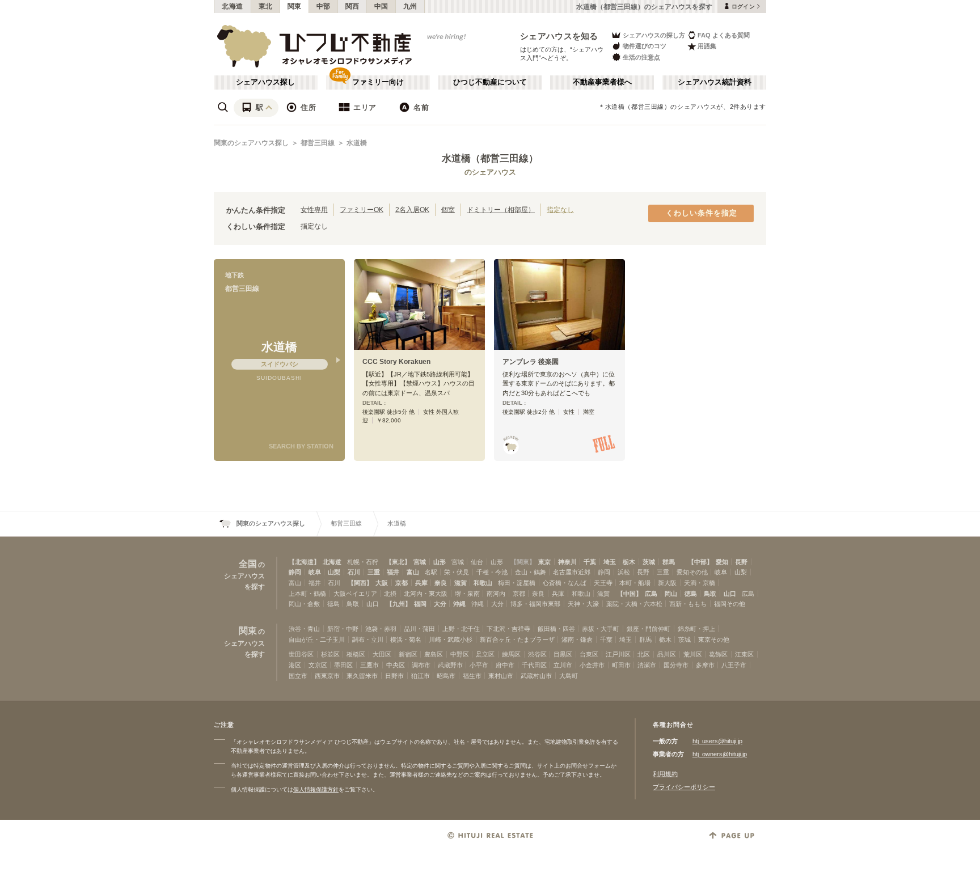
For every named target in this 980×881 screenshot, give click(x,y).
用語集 (707, 46)
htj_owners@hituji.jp (719, 754)
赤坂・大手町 (600, 628)
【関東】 (522, 561)
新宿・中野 (342, 628)
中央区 (395, 665)
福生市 (472, 675)
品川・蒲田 (419, 628)
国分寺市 (676, 665)
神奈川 (567, 561)
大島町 (568, 675)
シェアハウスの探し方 (654, 35)
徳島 (691, 593)
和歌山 (483, 582)
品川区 (666, 654)
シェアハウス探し (265, 82)
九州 (410, 6)
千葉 (590, 561)
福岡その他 (729, 603)
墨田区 (343, 665)
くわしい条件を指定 (701, 213)
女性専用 (314, 209)
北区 (643, 654)
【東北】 (398, 561)
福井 (393, 572)
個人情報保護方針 (316, 789)
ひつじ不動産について (490, 82)
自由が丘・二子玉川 (317, 639)
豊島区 (433, 654)
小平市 (479, 665)
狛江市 (420, 675)
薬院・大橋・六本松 (634, 603)
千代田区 (534, 665)
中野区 (459, 654)
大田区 (382, 654)
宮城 (419, 561)
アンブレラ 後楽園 (530, 362)
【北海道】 (304, 561)
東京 (544, 561)
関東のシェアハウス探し (251, 143)
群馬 (668, 561)
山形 (439, 561)
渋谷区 (537, 654)
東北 (266, 6)
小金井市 (592, 665)
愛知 (722, 561)
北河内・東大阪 (425, 593)
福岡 (420, 603)
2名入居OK (412, 209)
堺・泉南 (467, 593)
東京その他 (713, 639)
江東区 (744, 654)
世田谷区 (301, 654)
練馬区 (511, 654)
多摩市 (705, 665)
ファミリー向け (378, 82)
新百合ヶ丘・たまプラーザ (517, 639)
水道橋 (357, 143)
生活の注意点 (641, 57)
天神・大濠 (583, 603)
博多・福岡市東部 (535, 603)
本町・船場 (634, 582)
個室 (448, 209)
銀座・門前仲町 (648, 628)
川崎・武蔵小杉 (450, 639)
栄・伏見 (456, 572)
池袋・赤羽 (380, 628)
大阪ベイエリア (355, 593)
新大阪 (667, 582)
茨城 (649, 561)
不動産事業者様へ (602, 82)
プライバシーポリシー (684, 786)
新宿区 (408, 654)
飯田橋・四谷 (556, 628)
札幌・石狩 (362, 561)
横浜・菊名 (405, 639)
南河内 (496, 593)
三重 (374, 572)
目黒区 (563, 654)
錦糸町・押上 (696, 628)
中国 (381, 6)
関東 (295, 6)
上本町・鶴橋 (307, 593)
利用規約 (665, 773)
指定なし (560, 209)
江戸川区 (618, 654)
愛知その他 (692, 572)
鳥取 (710, 593)
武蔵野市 (450, 665)
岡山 (671, 593)
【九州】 (398, 603)
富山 (413, 572)
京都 (401, 582)
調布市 (421, 665)
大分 (440, 603)
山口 (730, 593)
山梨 (334, 572)
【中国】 (629, 593)
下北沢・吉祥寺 (508, 628)
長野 (741, 561)
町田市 (621, 665)
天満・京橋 (699, 582)
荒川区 (692, 654)
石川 (354, 572)
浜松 (624, 572)
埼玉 (609, 561)
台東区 (589, 654)
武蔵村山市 (536, 675)
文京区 (318, 665)
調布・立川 (367, 639)
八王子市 (733, 665)
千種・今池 (492, 572)
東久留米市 (362, 675)
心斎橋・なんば (564, 582)
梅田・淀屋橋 (516, 582)
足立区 (485, 654)
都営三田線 (318, 143)
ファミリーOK (361, 209)
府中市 (505, 665)
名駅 (431, 572)
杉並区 (330, 654)
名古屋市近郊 (571, 572)
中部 (323, 6)
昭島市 (446, 675)
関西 (352, 6)
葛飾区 (718, 654)
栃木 (629, 561)
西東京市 (327, 675)
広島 (651, 593)
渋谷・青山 (304, 628)
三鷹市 (369, 665)
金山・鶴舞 (530, 572)
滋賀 (460, 582)
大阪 (381, 582)
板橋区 (356, 654)
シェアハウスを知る (559, 36)
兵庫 (421, 582)
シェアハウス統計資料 (714, 82)
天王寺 (603, 582)
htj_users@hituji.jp (717, 741)
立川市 (563, 665)
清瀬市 (646, 665)
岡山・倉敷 (304, 603)
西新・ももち (688, 603)
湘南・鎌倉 (577, 639)
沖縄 (459, 603)
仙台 (477, 561)
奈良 (440, 582)
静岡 (295, 572)
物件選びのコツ (644, 46)
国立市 (298, 675)
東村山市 (500, 675)
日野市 (394, 675)
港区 (295, 665)
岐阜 (315, 572)
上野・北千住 (461, 628)
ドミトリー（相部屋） (501, 209)
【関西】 (360, 582)
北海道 (232, 6)
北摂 (390, 593)
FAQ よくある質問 (724, 35)
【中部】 (700, 561)
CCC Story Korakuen (396, 362)
